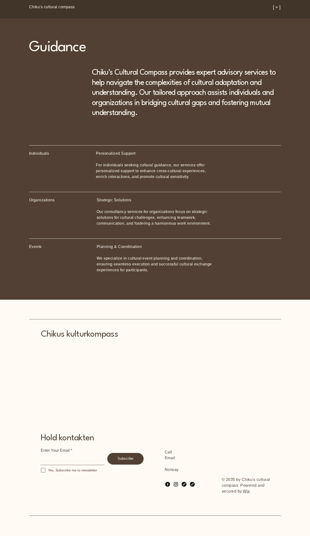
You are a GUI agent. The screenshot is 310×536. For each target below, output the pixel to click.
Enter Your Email (55, 450)
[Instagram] (176, 484)
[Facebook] (167, 484)
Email (170, 458)
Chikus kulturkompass (79, 334)
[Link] (184, 484)
